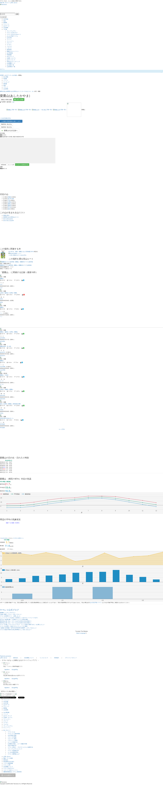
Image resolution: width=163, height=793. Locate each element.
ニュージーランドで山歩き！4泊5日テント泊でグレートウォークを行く (19, 617)
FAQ (1, 2)
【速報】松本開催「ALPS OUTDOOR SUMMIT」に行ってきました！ (18, 628)
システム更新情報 (8, 763)
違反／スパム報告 (8, 758)
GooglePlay (15, 669)
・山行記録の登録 (11, 735)
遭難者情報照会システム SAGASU (12, 772)
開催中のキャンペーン (13, 51)
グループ (9, 43)
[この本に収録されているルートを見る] (3, 254)
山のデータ (6, 26)
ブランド (5, 87)
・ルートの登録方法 (12, 742)
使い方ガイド (6, 2)
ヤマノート (6, 24)
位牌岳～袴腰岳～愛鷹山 (6, 389)
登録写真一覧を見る (6, 127)
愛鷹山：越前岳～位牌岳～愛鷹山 (9, 332)
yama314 (2, 352)
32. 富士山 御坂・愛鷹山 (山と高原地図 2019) (21, 251)
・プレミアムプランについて (14, 749)
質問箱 (5, 22)
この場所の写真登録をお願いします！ (11, 121)
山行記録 (5, 19)
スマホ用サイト (8, 775)
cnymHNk (2, 366)
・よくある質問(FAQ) (12, 752)
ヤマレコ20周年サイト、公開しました (10, 616)
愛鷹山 (2, 278)
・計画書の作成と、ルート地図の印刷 (17, 744)
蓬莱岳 (9, 205)
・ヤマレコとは (11, 732)
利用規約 (56, 658)
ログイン (2, 69)
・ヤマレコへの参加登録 (13, 733)
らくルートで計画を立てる (22, 164)
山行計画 (9, 38)
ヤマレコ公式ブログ (12, 32)
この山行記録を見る (5, 118)
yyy (13, 102)
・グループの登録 (11, 737)
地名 (4, 85)
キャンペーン (7, 727)
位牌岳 (9, 202)
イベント (9, 39)
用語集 (5, 84)
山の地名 (14, 75)
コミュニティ (10, 41)
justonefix (2, 395)
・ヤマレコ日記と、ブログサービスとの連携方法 (20, 747)
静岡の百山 (3, 91)
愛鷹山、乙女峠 (4, 375)
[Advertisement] (51, 322)
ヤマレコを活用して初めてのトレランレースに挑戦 (13, 626)
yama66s (2, 338)
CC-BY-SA (15, 538)
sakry (1, 299)
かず (1, 284)
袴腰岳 (9, 197)
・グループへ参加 (11, 738)
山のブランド (10, 56)
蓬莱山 (9, 204)
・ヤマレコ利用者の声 (13, 750)
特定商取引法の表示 (8, 761)
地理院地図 (3, 164)
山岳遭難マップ (11, 63)
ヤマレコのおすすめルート (14, 34)
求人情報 (5, 77)
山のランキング (11, 60)
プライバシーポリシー (71, 658)
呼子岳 (9, 207)
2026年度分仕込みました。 (7, 418)
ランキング (6, 82)
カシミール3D (11, 164)
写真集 (5, 78)
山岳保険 (5, 27)
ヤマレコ (5, 664)
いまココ (9, 48)
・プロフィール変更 (12, 740)
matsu (1, 409)
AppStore (7, 669)
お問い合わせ (13, 2)
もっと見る (62, 429)
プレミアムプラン (11, 31)
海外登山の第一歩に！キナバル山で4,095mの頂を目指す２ (15, 621)
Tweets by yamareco (5, 656)
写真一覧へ (15, 109)
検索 (17, 14)
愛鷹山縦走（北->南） (6, 346)
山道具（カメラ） (11, 58)
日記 (4, 21)
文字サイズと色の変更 (8, 691)
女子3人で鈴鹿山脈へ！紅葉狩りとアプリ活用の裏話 (14, 619)
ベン (1, 313)
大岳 (9, 200)
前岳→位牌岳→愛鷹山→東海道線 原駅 (10, 404)
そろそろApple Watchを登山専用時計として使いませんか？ (16, 629)
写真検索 (9, 54)
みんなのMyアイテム (12, 36)
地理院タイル (21, 538)
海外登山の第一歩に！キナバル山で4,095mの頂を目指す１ (15, 623)
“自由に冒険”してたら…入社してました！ (11, 614)
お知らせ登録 (19, 99)
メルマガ (9, 46)
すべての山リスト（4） (28, 91)
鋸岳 (9, 209)
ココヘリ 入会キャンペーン (10, 770)
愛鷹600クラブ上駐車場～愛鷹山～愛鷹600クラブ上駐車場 (15, 265)
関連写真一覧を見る (6, 124)
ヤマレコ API (6, 765)
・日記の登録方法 (11, 745)
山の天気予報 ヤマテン (96, 602)
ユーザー (9, 44)
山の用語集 (10, 53)
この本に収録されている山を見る (17, 255)
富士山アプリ (7, 683)
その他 (5, 29)
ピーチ (2, 381)
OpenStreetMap (4, 538)
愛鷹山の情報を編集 (6, 99)
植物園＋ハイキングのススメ (7, 612)
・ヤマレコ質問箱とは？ (13, 754)
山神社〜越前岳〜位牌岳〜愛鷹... (9, 293)
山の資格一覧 (10, 65)
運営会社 (15, 658)
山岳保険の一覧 (11, 66)
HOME (2, 75)
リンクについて (44, 658)
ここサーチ (3, 17)
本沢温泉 (2, 424)
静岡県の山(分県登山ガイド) (13, 91)
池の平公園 (11, 198)
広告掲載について (29, 658)
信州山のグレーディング (13, 61)
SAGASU (9, 49)
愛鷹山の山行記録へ (11, 130)
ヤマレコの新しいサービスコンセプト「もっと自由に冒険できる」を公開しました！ (22, 624)
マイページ (6, 699)
